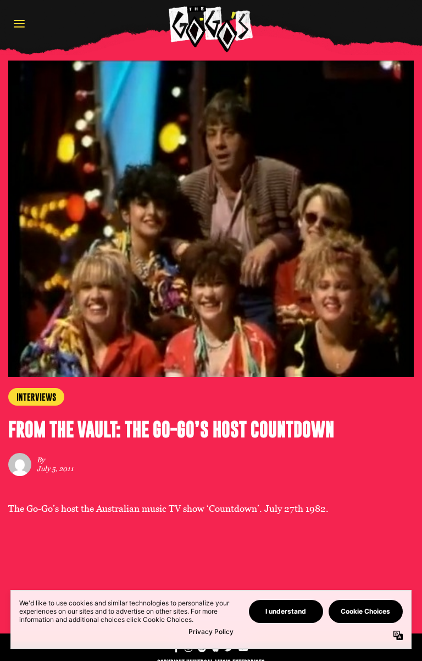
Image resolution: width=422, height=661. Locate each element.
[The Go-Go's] (211, 28)
